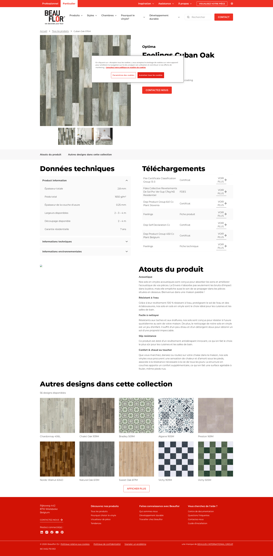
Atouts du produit (50, 154)
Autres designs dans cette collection (90, 154)
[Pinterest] (62, 532)
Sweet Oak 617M (128, 479)
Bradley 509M (127, 436)
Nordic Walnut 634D (51, 479)
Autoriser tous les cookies (151, 75)
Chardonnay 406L (50, 436)
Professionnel (50, 3)
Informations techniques (57, 241)
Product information (54, 180)
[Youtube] (57, 532)
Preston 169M (205, 436)
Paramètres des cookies (123, 75)
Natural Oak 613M (89, 479)
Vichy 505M (204, 479)
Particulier (69, 3)
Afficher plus (136, 488)
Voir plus (221, 180)
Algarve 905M (166, 436)
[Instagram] (46, 532)
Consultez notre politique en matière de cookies (126, 67)
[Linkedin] (41, 532)
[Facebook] (52, 532)
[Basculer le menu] (81, 15)
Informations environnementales (62, 251)
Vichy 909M (165, 479)
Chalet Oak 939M (89, 436)
